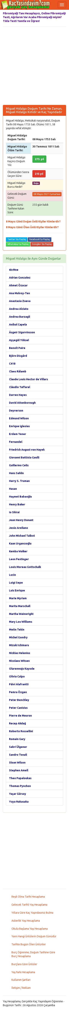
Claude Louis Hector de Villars (28, 379)
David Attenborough (22, 402)
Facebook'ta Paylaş (39, 239)
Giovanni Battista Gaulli (24, 457)
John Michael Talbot (22, 535)
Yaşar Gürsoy (17, 793)
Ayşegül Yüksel (19, 340)
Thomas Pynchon (20, 786)
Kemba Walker (18, 551)
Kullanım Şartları (21, 979)
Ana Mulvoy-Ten (19, 293)
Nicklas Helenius (19, 653)
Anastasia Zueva (19, 301)
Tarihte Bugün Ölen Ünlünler (29, 944)
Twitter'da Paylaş (16, 239)
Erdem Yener (17, 434)
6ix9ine (13, 269)
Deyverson (16, 410)
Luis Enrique (17, 590)
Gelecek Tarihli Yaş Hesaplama (29, 904)
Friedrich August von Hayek (27, 449)
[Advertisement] (34, 66)
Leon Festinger (19, 559)
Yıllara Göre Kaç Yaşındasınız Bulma (32, 912)
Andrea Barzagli (19, 316)
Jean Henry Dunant (21, 520)
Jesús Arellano (18, 527)
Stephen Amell (18, 770)
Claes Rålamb (17, 371)
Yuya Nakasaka (19, 801)
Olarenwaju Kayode (21, 668)
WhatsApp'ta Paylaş (18, 244)
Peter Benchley (19, 699)
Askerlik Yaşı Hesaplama (26, 920)
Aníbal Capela (18, 324)
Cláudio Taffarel (19, 387)
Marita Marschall (19, 606)
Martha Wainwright (21, 613)
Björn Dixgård (18, 355)
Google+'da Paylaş (42, 244)
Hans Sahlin (16, 473)
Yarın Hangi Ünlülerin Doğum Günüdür (34, 936)
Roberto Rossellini (21, 731)
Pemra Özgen (18, 692)
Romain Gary (17, 739)
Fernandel (15, 441)
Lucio (12, 574)
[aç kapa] (62, 5)
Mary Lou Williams (20, 621)
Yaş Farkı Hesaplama (23, 972)
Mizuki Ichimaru (19, 645)
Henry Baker (17, 504)
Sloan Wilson (17, 762)
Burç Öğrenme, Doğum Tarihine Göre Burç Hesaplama (33, 954)
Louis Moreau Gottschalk (25, 567)
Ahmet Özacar (18, 285)
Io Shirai (14, 512)
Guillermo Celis (19, 465)
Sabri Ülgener (18, 746)
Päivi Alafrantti (19, 684)
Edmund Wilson (19, 418)
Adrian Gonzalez (19, 277)
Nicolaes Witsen (19, 660)
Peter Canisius (18, 707)
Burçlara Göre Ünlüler (24, 964)
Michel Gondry (18, 637)
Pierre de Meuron (20, 715)
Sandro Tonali (18, 754)
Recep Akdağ (17, 723)
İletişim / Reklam (21, 987)
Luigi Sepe (16, 582)
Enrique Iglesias (19, 426)
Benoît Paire (17, 347)
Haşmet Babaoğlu (20, 496)
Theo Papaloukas (20, 778)
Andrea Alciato (18, 308)
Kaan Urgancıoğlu (20, 543)
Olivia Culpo (17, 676)
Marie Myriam (18, 598)
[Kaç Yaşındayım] (25, 5)
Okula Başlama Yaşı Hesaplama (30, 928)
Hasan (13, 488)
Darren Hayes (18, 394)
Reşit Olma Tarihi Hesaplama (28, 896)
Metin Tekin (16, 629)
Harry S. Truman (19, 480)
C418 (12, 363)
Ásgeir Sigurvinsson (22, 332)
